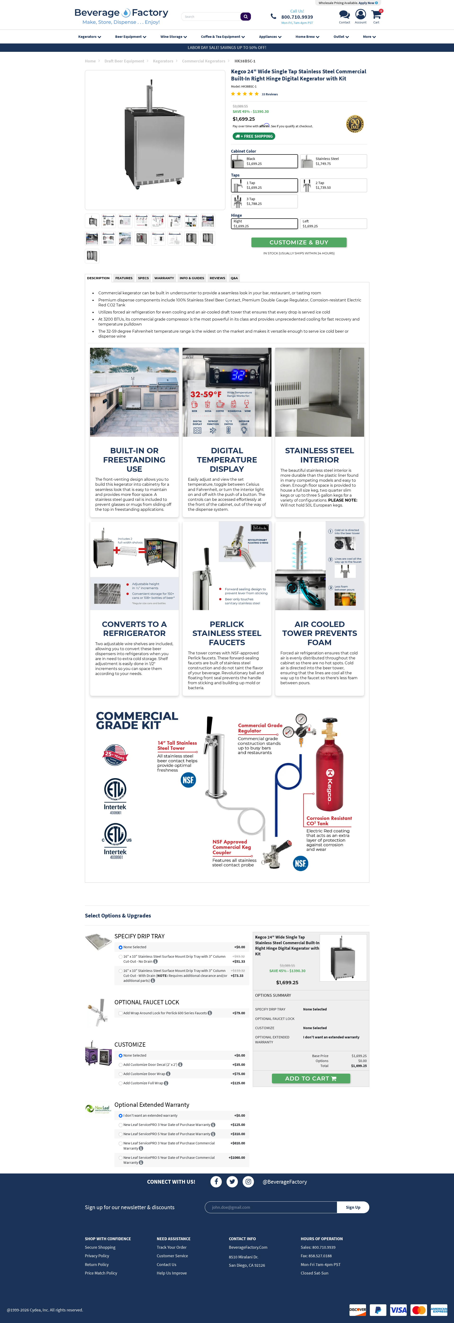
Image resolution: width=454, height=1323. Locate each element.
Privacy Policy (97, 1255)
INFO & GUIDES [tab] (192, 278)
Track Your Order (172, 1247)
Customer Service (172, 1255)
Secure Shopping (100, 1247)
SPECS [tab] (143, 278)
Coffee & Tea (220, 36)
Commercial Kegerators (203, 61)
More (367, 36)
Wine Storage (171, 36)
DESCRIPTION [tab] (98, 278)
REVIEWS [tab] (217, 278)
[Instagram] (248, 1181)
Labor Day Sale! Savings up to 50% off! (227, 47)
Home (90, 61)
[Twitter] (232, 1181)
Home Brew (305, 36)
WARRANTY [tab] (164, 278)
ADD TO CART (308, 1078)
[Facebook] (216, 1181)
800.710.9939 (323, 1247)
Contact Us (166, 1264)
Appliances (268, 36)
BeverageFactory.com (248, 1247)
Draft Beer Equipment (124, 61)
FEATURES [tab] (123, 278)
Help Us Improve (172, 1273)
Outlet (339, 36)
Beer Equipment (128, 36)
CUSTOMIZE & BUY (299, 242)
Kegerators (87, 36)
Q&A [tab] (234, 278)
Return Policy (97, 1264)
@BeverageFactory (285, 1181)
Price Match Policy (101, 1273)
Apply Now (367, 3)
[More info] (155, 961)
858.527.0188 (320, 1255)
